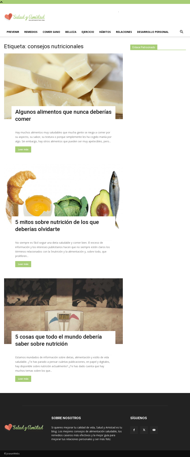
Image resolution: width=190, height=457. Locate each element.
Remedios (30, 32)
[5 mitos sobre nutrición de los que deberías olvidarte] (63, 196)
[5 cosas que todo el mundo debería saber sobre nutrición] (63, 311)
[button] (181, 32)
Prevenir (13, 32)
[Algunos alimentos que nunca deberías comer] (63, 86)
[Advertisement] (158, 118)
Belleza (70, 32)
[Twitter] (144, 430)
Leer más (23, 149)
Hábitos (105, 32)
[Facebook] (134, 430)
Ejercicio (88, 32)
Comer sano (51, 32)
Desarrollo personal (153, 32)
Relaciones (124, 32)
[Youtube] (154, 430)
